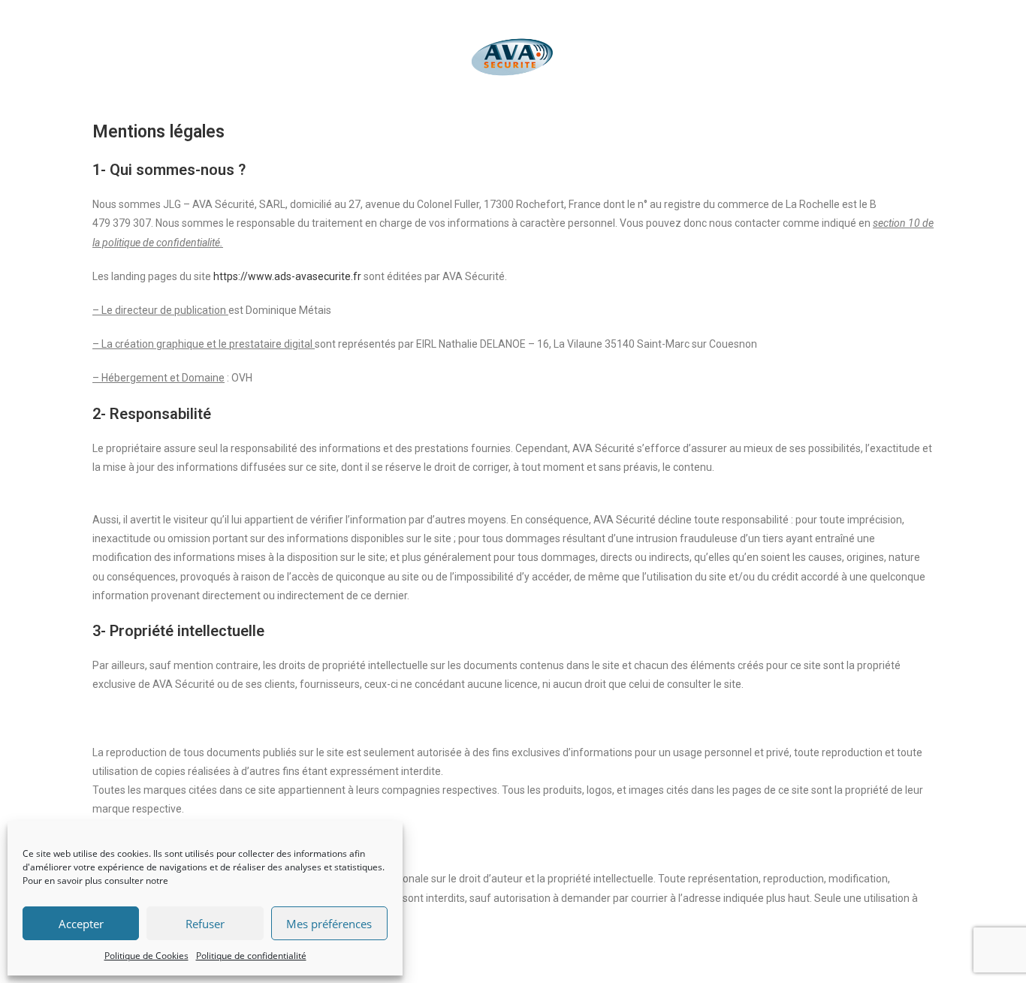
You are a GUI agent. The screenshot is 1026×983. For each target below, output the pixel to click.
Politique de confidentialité (251, 955)
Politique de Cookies (146, 955)
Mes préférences (329, 923)
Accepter (81, 923)
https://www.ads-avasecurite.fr (287, 276)
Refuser (205, 923)
